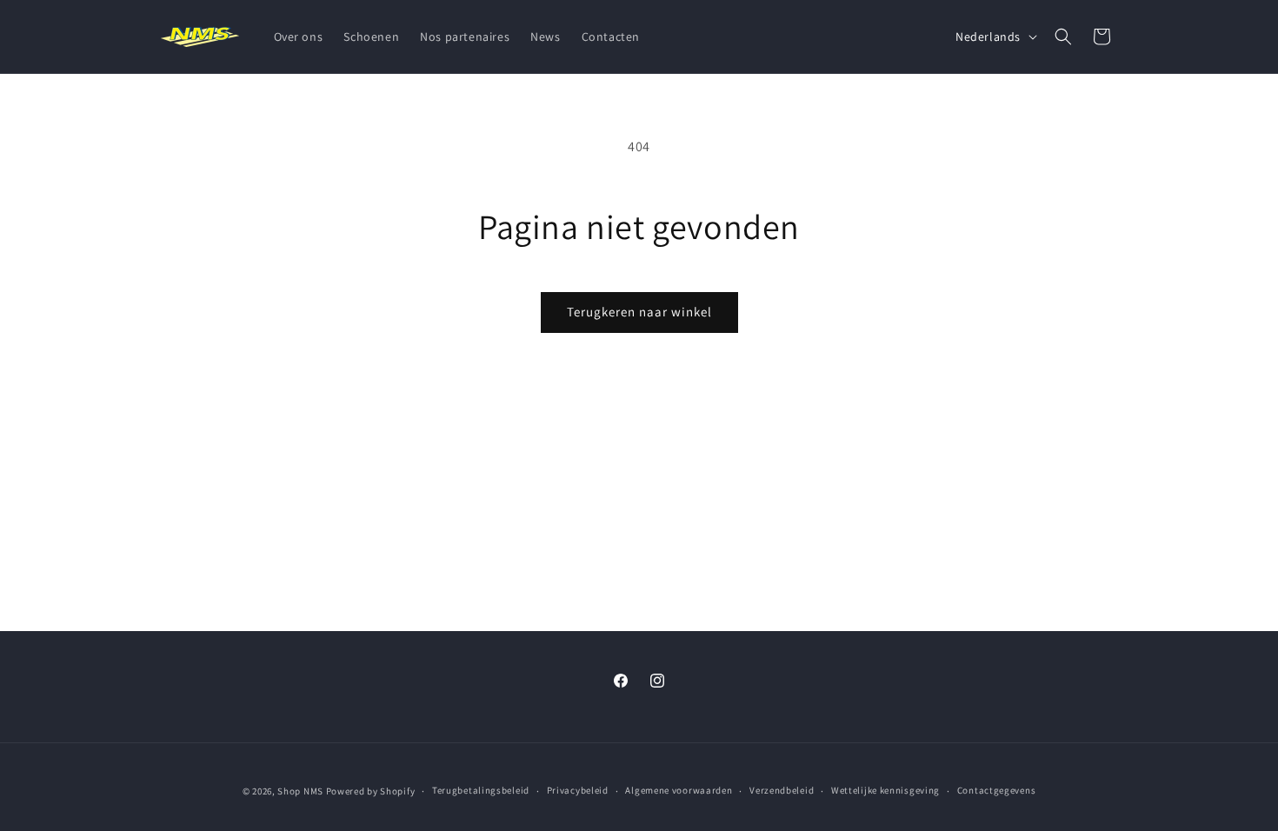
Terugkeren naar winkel (639, 311)
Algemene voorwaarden (678, 790)
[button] (1063, 36)
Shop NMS (300, 791)
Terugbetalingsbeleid (480, 790)
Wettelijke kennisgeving (885, 790)
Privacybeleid (578, 790)
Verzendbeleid (781, 790)
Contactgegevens (996, 790)
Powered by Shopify (371, 791)
